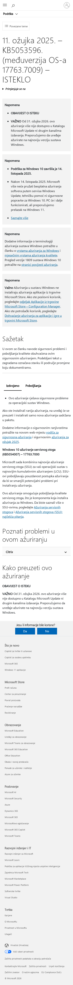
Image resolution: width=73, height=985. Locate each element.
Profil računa (11, 687)
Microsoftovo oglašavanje (17, 823)
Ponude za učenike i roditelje (18, 768)
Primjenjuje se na (15, 89)
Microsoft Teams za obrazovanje (20, 743)
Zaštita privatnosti (37, 966)
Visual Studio (11, 897)
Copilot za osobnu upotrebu (18, 657)
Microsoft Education (14, 730)
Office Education (12, 755)
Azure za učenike (13, 774)
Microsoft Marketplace (15, 878)
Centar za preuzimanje (15, 694)
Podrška (8, 14)
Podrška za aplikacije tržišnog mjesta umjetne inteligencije (32, 866)
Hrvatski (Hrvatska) (19, 945)
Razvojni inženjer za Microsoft (19, 853)
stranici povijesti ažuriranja (39, 264)
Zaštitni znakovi (12, 972)
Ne (47, 631)
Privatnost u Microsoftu (16, 927)
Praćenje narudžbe (13, 706)
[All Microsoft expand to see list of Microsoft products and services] (5, 5)
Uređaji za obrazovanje (15, 736)
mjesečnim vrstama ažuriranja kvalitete (31, 255)
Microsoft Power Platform (17, 884)
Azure (7, 804)
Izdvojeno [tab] (12, 385)
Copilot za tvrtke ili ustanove (18, 651)
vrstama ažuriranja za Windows (38, 250)
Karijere (8, 915)
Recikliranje (10, 712)
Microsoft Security (13, 798)
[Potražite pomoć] (13, 5)
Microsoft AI (10, 792)
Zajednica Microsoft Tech (16, 872)
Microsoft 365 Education (16, 749)
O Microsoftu (11, 921)
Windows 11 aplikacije (15, 669)
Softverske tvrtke (12, 891)
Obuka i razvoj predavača (16, 761)
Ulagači (8, 934)
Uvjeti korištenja (56, 966)
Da (25, 631)
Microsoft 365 (11, 663)
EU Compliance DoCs (51, 972)
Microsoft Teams (12, 835)
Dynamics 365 (11, 810)
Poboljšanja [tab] (33, 385)
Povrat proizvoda (12, 700)
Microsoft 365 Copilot (15, 829)
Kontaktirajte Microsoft (15, 966)
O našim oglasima (30, 972)
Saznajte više (19, 218)
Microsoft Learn (12, 860)
